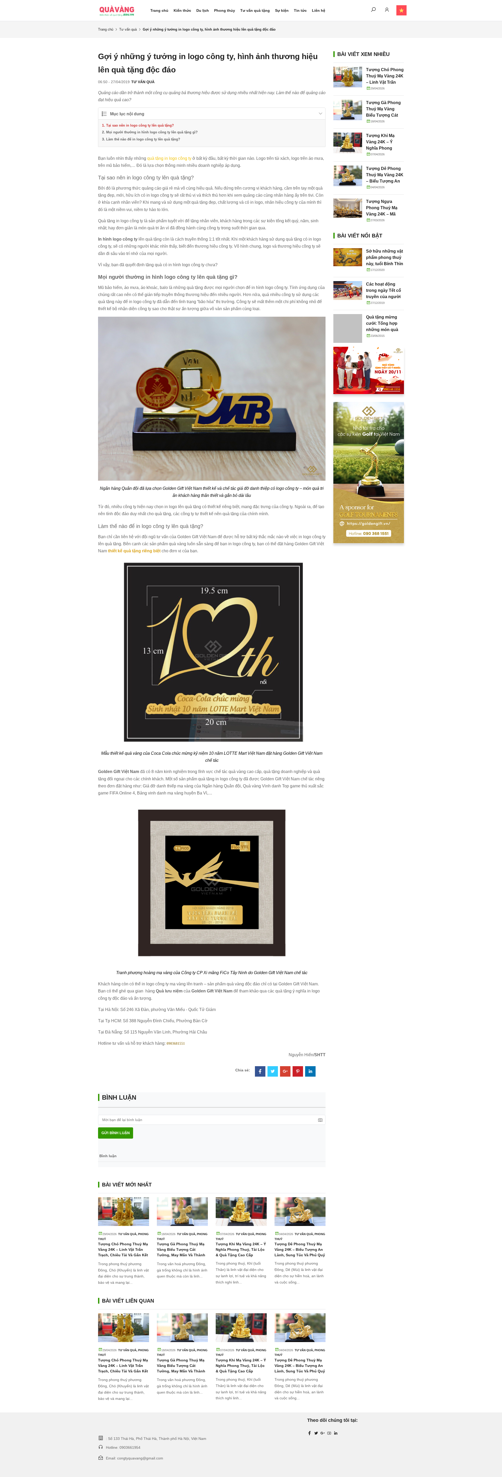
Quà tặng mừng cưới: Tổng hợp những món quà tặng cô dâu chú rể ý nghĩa (384, 329)
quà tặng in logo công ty (169, 158)
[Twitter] (272, 1072)
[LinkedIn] (310, 1072)
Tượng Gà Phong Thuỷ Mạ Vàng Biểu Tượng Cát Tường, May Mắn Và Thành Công (383, 115)
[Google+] (285, 1072)
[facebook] (309, 1433)
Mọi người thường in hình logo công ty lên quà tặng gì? (152, 132)
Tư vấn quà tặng (255, 10)
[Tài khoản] (387, 10)
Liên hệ (318, 10)
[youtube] (329, 1433)
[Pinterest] (298, 1072)
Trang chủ (159, 10)
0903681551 (176, 1044)
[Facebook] (260, 1072)
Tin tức (300, 10)
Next (340, 1252)
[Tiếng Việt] (399, 10)
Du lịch (202, 10)
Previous (83, 1252)
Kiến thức (182, 10)
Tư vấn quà (128, 29)
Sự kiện (282, 10)
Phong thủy (224, 10)
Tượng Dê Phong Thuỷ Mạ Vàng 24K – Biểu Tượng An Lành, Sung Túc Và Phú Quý (300, 1249)
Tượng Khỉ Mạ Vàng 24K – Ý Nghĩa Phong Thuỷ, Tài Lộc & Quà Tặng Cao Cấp (241, 1249)
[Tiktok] (335, 1433)
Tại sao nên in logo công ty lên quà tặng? (140, 125)
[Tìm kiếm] (373, 10)
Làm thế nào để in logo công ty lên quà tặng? (143, 139)
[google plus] (322, 1433)
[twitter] (316, 1433)
